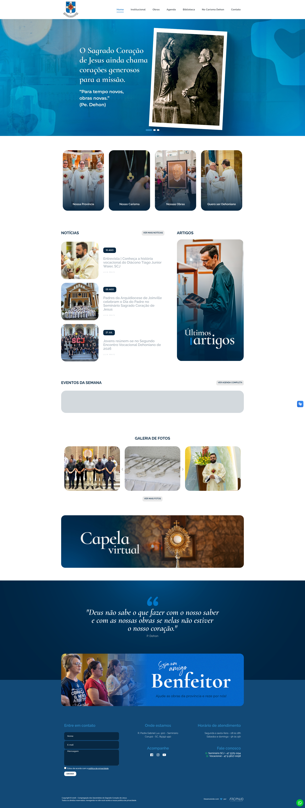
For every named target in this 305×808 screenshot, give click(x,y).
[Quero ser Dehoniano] (221, 152)
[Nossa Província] (83, 152)
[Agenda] (171, 1)
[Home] (120, 1)
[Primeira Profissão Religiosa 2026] (152, 448)
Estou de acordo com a (87, 768)
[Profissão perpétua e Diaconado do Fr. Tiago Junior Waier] (213, 448)
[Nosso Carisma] (129, 152)
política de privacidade (98, 768)
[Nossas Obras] (175, 152)
